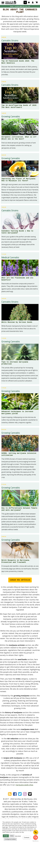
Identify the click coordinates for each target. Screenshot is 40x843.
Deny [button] (11, 836)
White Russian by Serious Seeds (16, 322)
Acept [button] (6, 836)
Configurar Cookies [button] (10, 839)
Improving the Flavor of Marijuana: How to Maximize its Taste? (18, 180)
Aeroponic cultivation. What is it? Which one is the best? (18, 138)
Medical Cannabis (10, 257)
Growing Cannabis (10, 116)
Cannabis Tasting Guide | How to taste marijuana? (17, 232)
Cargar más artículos (20, 580)
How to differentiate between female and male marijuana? (19, 509)
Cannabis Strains (9, 40)
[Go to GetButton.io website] (36, 841)
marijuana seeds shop (24, 785)
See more (18, 836)
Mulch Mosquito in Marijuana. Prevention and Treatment (15, 561)
